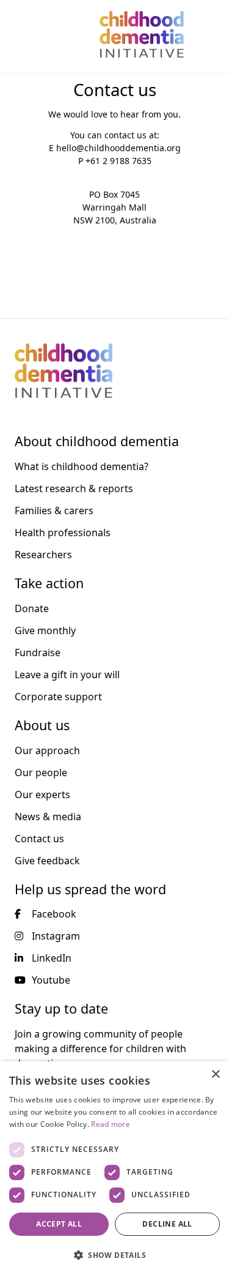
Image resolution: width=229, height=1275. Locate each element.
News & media (48, 816)
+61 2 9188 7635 (118, 160)
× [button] (215, 1074)
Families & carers (54, 510)
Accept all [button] (59, 1224)
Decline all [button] (167, 1224)
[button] (114, 1255)
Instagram (56, 936)
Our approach (47, 750)
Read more (110, 1124)
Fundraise (37, 652)
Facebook (54, 914)
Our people (41, 772)
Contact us (39, 838)
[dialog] (114, 1168)
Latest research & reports (74, 488)
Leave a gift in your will (67, 674)
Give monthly (45, 630)
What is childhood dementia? (81, 466)
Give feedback (47, 860)
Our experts (42, 794)
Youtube (51, 980)
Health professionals (63, 532)
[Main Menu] (16, 34)
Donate (32, 608)
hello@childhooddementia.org (118, 148)
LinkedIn (51, 958)
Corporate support (58, 696)
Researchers (43, 554)
